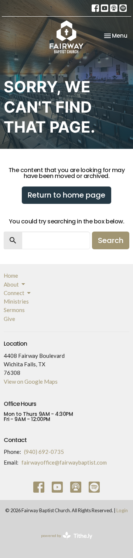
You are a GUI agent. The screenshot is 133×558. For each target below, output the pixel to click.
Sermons (14, 310)
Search (110, 240)
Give (9, 318)
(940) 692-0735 (44, 451)
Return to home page (66, 195)
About (11, 284)
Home (11, 275)
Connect (14, 293)
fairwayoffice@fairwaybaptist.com (64, 462)
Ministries (16, 301)
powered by (63, 542)
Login (122, 510)
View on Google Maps (31, 381)
